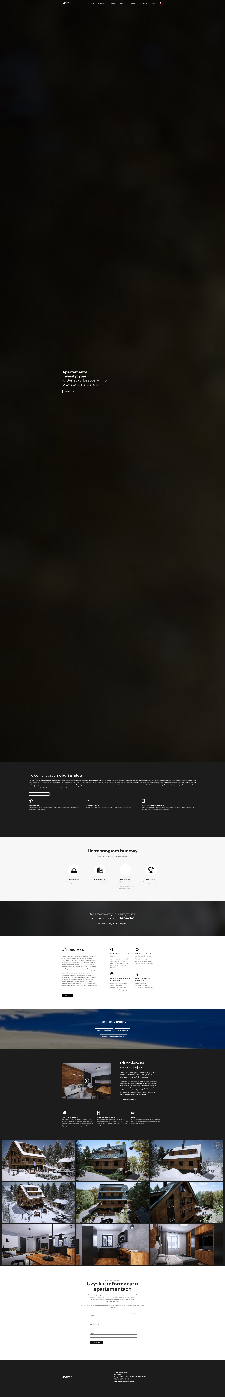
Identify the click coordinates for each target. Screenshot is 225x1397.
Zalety (92, 3)
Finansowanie (144, 3)
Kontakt (154, 3)
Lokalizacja (113, 3)
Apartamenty (133, 3)
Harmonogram (102, 3)
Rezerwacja (68, 709)
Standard (122, 3)
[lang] (160, 3)
